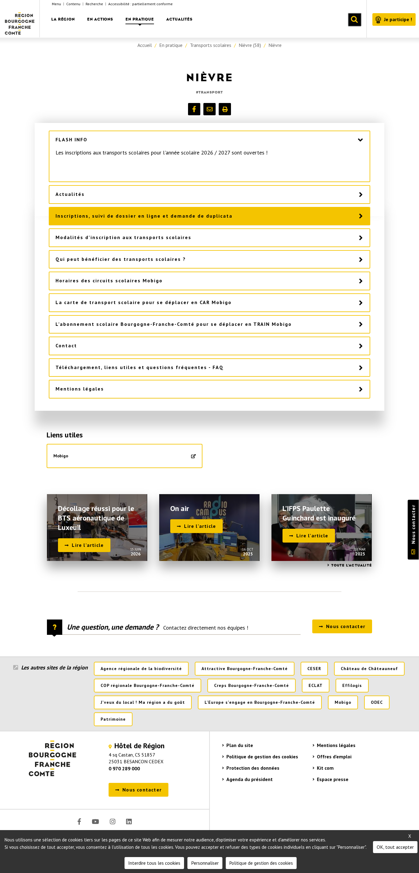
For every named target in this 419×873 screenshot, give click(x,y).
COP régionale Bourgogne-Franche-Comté (147, 685)
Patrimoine (113, 719)
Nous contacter (413, 524)
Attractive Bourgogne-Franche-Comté (245, 668)
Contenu (73, 4)
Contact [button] (66, 345)
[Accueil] (20, 18)
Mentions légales (336, 745)
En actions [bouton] (100, 19)
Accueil (144, 45)
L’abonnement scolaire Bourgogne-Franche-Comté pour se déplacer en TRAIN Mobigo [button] (174, 324)
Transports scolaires (210, 45)
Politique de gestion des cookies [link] (261, 863)
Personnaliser (205, 863)
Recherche (94, 4)
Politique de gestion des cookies (262, 756)
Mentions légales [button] (80, 389)
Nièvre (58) (250, 45)
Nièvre (275, 45)
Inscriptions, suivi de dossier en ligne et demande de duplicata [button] (144, 216)
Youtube (95, 821)
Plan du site (239, 745)
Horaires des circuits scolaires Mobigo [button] (109, 280)
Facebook (79, 821)
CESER (314, 668)
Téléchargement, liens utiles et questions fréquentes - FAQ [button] (140, 367)
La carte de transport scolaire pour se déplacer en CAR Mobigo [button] (144, 302)
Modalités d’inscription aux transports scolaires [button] (123, 237)
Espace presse (332, 779)
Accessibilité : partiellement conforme (140, 4)
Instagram (112, 821)
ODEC (377, 702)
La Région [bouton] (63, 19)
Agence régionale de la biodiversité (141, 668)
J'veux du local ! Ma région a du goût (143, 702)
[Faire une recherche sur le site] (354, 19)
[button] (194, 109)
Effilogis (352, 685)
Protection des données (252, 768)
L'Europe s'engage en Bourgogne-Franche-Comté (260, 702)
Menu (56, 4)
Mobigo (60, 456)
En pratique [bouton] (139, 19)
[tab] (209, 140)
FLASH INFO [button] (71, 139)
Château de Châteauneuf (369, 668)
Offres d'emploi (334, 756)
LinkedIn (129, 821)
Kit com (325, 768)
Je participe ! (398, 19)
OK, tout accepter (395, 847)
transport (210, 92)
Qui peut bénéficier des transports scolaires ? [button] (121, 259)
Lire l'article (88, 545)
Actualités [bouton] (179, 19)
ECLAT (316, 685)
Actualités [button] (70, 194)
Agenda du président (249, 779)
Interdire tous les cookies (154, 863)
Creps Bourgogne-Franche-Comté (251, 685)
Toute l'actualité (351, 565)
